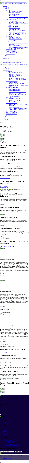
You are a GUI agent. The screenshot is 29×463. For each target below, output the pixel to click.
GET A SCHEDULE (5, 352)
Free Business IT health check (10, 445)
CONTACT (6, 58)
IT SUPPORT (9, 10)
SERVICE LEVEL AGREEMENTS (18, 18)
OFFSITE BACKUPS (14, 37)
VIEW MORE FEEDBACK (7, 246)
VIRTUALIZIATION (14, 34)
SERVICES (6, 8)
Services (5, 431)
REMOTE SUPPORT (14, 12)
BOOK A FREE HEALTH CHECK (12, 62)
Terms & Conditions (8, 458)
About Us (5, 430)
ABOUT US (6, 7)
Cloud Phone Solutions (8, 441)
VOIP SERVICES (10, 54)
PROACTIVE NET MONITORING (18, 43)
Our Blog (5, 434)
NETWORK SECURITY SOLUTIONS (15, 15)
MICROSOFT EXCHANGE (16, 32)
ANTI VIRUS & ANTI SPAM (17, 48)
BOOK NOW (5, 188)
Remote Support (7, 440)
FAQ (4, 56)
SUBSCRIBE (18, 451)
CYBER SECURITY (11, 41)
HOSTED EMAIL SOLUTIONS (17, 30)
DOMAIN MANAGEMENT (16, 22)
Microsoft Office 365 (14, 28)
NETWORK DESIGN (15, 45)
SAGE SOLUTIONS (11, 51)
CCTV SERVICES (11, 50)
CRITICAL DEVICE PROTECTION (18, 47)
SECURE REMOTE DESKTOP (17, 33)
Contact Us (6, 432)
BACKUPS (9, 36)
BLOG (5, 55)
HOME (5, 6)
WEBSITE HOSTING (11, 19)
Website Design (13, 21)
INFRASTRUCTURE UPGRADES (18, 17)
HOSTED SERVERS (11, 52)
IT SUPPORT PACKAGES (16, 11)
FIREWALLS (12, 44)
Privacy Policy (6, 459)
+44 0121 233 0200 (5, 422)
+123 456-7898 (4, 186)
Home (4, 130)
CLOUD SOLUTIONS (12, 26)
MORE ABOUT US (5, 178)
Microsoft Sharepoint (14, 29)
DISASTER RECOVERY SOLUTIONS (15, 39)
